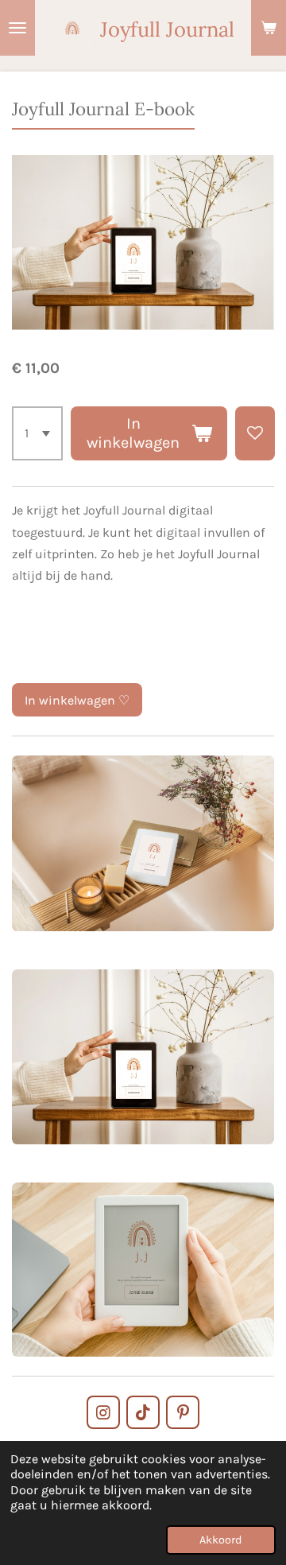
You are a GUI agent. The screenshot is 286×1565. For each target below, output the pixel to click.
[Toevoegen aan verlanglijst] (255, 433)
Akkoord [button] (220, 1540)
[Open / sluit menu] (17, 28)
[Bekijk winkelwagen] (268, 28)
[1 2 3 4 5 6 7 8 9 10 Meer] (37, 433)
